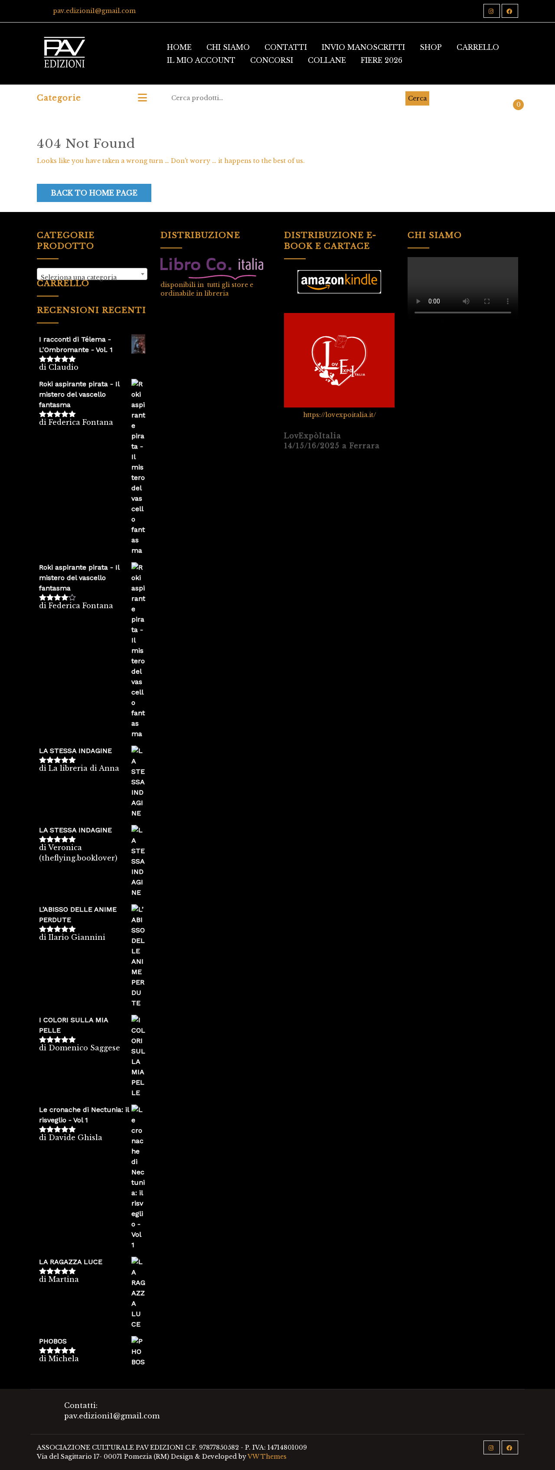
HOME (179, 47)
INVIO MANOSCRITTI (363, 47)
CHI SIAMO (228, 47)
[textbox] (92, 277)
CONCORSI (271, 60)
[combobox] (92, 274)
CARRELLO (478, 47)
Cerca (417, 98)
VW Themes (266, 1456)
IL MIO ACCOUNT (201, 60)
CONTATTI (285, 47)
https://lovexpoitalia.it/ (339, 415)
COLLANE (327, 60)
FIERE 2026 (381, 60)
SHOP (431, 47)
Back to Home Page (94, 193)
